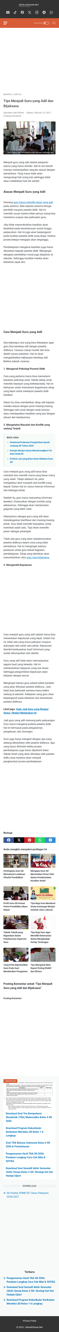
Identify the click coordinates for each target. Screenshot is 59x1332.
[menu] (7, 23)
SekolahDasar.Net (34, 1327)
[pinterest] (29, 840)
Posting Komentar (12, 116)
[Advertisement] (29, 60)
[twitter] (29, 12)
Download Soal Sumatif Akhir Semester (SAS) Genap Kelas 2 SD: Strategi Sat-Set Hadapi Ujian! (29, 1172)
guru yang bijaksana (37, 557)
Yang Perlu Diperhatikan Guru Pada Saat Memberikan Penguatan (15, 968)
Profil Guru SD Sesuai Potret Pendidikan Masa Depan (15, 906)
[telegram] (44, 12)
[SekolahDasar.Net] (29, 5)
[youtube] (8, 12)
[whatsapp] (51, 12)
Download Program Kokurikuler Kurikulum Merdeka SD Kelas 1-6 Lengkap (24, 1132)
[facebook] (22, 12)
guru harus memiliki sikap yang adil (33, 202)
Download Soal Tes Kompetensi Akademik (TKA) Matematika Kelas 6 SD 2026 (29, 1117)
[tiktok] (15, 12)
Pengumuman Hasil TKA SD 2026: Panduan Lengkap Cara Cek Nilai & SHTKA (25, 1157)
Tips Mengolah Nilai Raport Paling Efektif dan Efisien (41, 968)
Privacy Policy (29, 1321)
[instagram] (37, 12)
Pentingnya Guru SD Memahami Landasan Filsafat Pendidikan (14, 874)
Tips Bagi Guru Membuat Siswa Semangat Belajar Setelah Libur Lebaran (43, 906)
